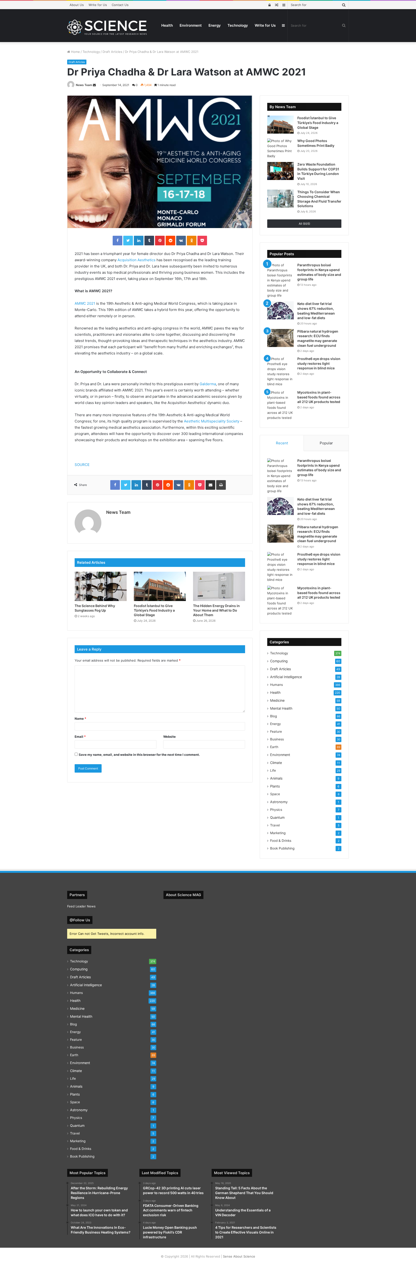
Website (169, 736)
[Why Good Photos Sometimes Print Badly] (280, 148)
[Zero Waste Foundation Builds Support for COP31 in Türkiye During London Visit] (280, 171)
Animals (276, 778)
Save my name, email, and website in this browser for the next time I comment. (139, 755)
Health (167, 25)
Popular (326, 443)
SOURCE (82, 464)
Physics (276, 810)
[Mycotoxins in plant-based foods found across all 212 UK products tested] (280, 405)
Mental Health (281, 708)
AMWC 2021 (85, 303)
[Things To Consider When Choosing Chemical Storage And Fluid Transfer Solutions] (280, 199)
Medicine (277, 700)
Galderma (208, 384)
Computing (279, 661)
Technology (238, 25)
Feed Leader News (81, 906)
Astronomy (279, 802)
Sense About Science (239, 1256)
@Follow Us (80, 920)
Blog (273, 716)
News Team (84, 85)
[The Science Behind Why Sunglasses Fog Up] (101, 586)
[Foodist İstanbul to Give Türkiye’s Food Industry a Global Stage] (160, 586)
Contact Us (120, 5)
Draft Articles (112, 52)
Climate (276, 763)
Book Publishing (282, 848)
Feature (276, 731)
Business (277, 739)
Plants (275, 786)
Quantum (277, 817)
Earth (274, 747)
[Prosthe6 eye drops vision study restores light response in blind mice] (280, 371)
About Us (77, 5)
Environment (191, 25)
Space (275, 794)
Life (273, 770)
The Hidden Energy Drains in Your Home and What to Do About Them (216, 610)
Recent (282, 443)
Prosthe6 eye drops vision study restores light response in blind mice (318, 363)
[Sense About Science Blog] (107, 27)
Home (75, 52)
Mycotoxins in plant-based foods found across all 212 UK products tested (318, 397)
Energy (214, 25)
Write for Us (98, 5)
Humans (276, 685)
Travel (275, 825)
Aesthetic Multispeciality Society (211, 421)
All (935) (304, 223)
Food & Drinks (280, 841)
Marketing (278, 833)
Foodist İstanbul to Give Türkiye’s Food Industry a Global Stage (154, 610)
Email (80, 736)
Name (80, 718)
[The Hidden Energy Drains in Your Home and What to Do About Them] (219, 586)
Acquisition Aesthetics (136, 260)
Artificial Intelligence (286, 677)
